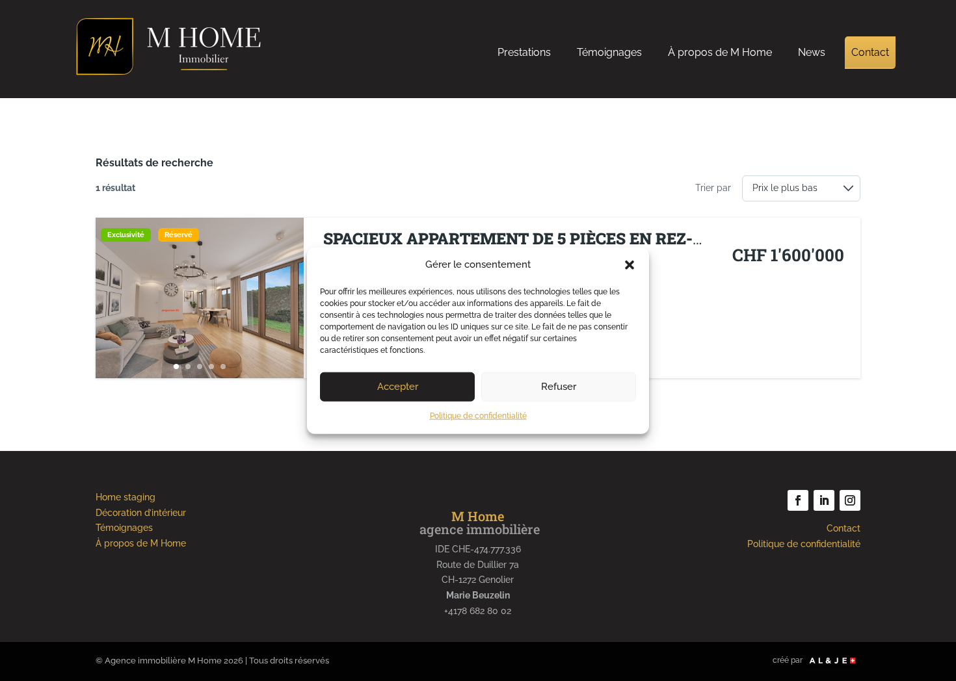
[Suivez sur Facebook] (798, 500)
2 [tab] (188, 366)
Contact (870, 52)
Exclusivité (125, 234)
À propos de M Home (720, 52)
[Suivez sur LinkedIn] (824, 500)
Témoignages (609, 52)
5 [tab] (223, 366)
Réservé (179, 234)
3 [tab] (199, 366)
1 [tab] (176, 366)
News (811, 52)
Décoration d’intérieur (141, 513)
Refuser (558, 386)
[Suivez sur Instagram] (850, 500)
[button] (629, 265)
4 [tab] (211, 366)
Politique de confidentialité (478, 415)
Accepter (397, 386)
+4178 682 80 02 (477, 611)
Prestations (524, 52)
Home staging (125, 497)
